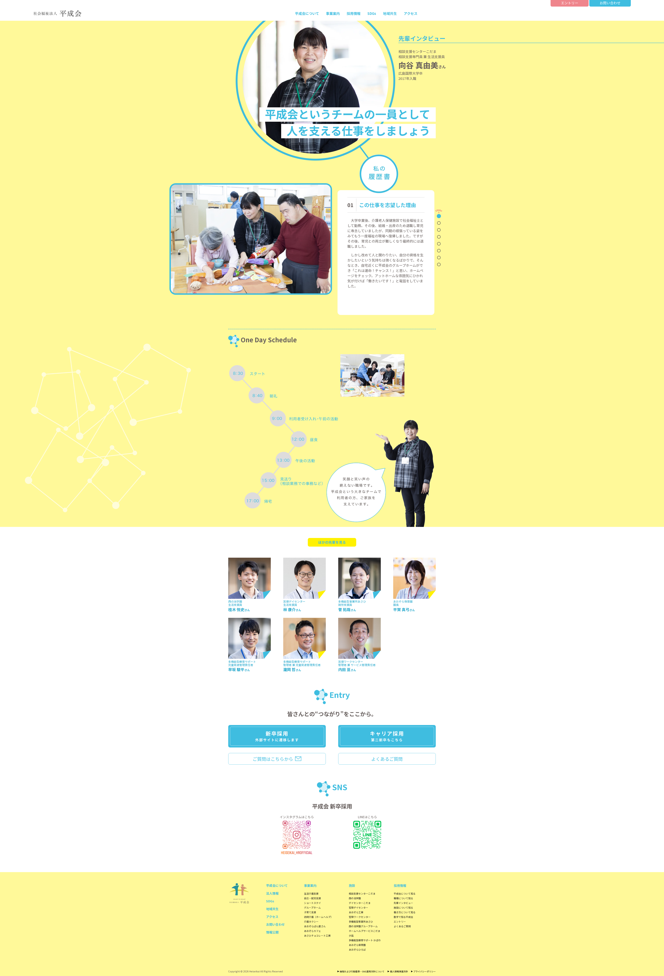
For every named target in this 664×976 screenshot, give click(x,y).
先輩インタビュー (403, 903)
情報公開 (272, 932)
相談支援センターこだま (362, 893)
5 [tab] (439, 243)
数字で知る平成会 (403, 917)
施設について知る (403, 907)
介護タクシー (311, 921)
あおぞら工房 (356, 912)
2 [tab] (439, 223)
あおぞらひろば (357, 949)
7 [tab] (439, 257)
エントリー (569, 2)
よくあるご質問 (387, 759)
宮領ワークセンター (360, 917)
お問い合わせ (610, 2)
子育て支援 (310, 912)
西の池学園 (355, 898)
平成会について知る (405, 893)
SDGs (371, 13)
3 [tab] (439, 230)
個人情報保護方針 (399, 971)
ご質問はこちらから (273, 759)
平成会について (307, 13)
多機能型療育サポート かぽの (365, 940)
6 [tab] (439, 250)
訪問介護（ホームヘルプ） (318, 917)
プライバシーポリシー (424, 971)
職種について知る (403, 898)
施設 (352, 885)
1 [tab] (439, 216)
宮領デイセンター (358, 907)
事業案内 (333, 13)
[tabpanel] (387, 252)
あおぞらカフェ (312, 931)
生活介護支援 (311, 893)
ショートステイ (312, 903)
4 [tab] (439, 237)
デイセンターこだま (360, 903)
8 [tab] (439, 264)
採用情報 (354, 13)
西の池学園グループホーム (363, 926)
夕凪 (351, 935)
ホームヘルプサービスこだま (364, 931)
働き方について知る (405, 912)
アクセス (410, 13)
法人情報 (272, 893)
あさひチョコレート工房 (317, 935)
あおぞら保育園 (357, 945)
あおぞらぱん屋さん (315, 926)
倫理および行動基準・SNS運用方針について (362, 971)
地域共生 (390, 13)
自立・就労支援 (312, 898)
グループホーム (312, 907)
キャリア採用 (387, 735)
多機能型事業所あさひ (361, 921)
